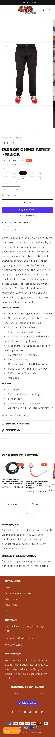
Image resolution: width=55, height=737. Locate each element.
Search (8, 588)
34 (23, 173)
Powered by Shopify (34, 732)
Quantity (5, 184)
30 (7, 173)
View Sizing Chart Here (15, 415)
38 (41, 173)
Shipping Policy (11, 605)
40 (7, 179)
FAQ (6, 611)
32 (15, 173)
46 (33, 179)
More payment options (27, 216)
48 (41, 179)
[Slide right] (33, 133)
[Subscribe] (41, 694)
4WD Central (23, 732)
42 (15, 179)
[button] (5, 10)
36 (33, 173)
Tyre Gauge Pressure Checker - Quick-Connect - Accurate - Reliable (37, 485)
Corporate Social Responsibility (18, 593)
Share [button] (7, 438)
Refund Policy (11, 599)
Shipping (13, 164)
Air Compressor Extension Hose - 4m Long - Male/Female (12, 481)
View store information (13, 230)
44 (24, 179)
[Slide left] (22, 133)
